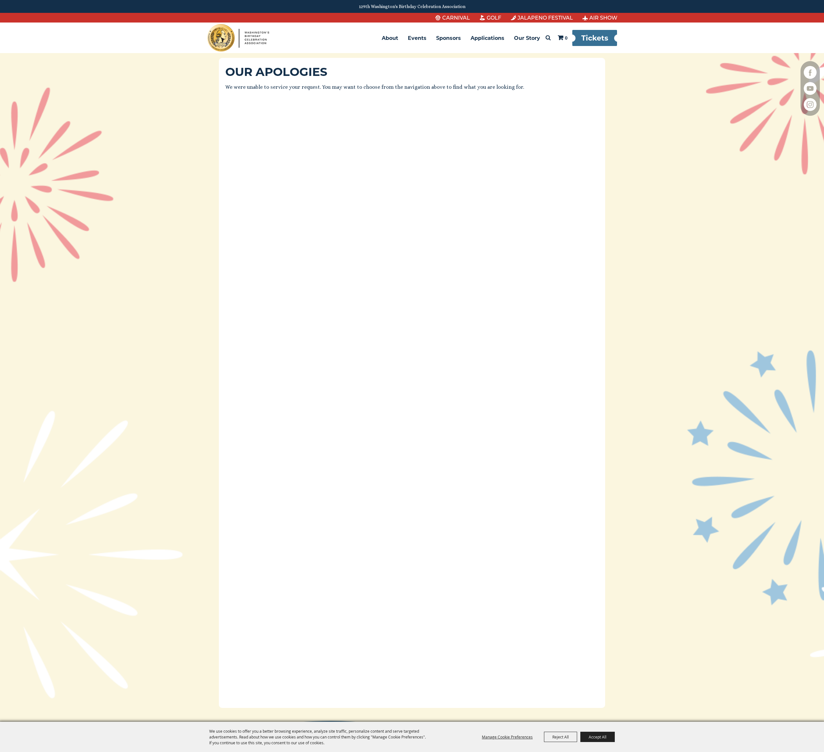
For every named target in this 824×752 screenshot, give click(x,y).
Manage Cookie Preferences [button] (507, 736)
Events (417, 37)
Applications (487, 37)
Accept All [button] (597, 736)
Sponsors (448, 37)
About (390, 37)
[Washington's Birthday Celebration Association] (238, 37)
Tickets (594, 37)
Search (548, 38)
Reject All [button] (560, 736)
